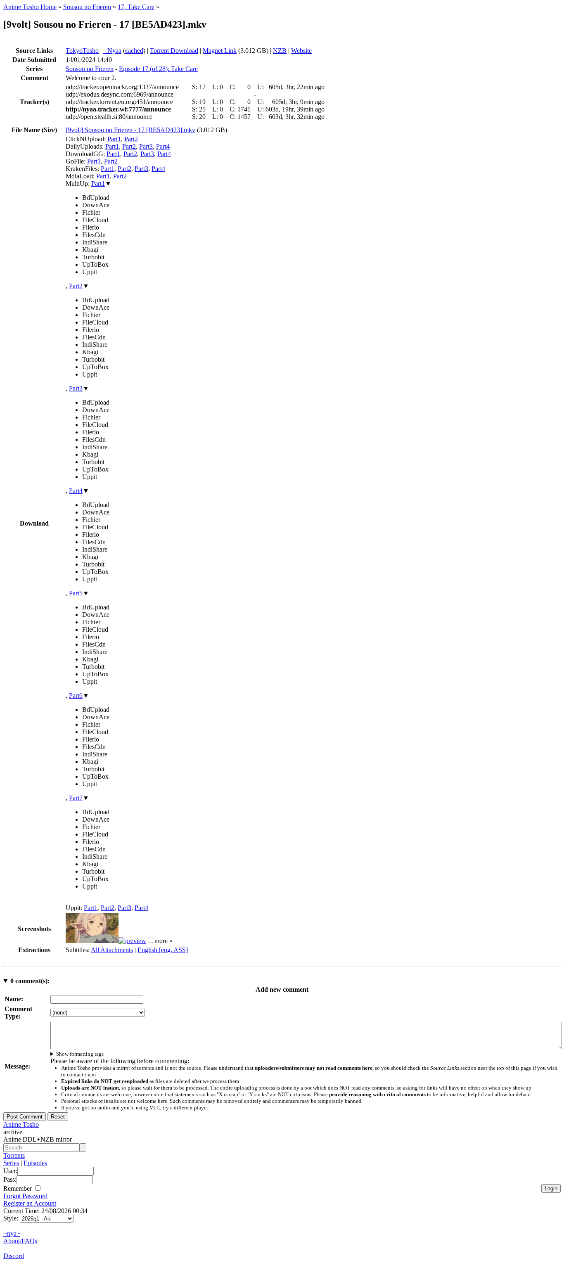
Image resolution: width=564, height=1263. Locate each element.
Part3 (146, 146)
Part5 (76, 593)
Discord (13, 1255)
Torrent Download (174, 50)
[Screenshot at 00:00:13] (92, 940)
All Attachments (112, 949)
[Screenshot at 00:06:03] (132, 940)
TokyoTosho (82, 50)
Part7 (76, 797)
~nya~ (11, 1233)
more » (163, 940)
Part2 (131, 138)
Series (11, 1162)
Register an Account (29, 1203)
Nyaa (112, 50)
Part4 (163, 146)
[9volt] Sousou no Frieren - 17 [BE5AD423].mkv (130, 129)
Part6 (76, 695)
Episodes (35, 1162)
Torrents (14, 1155)
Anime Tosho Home (30, 6)
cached (134, 50)
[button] (150, 940)
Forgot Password (25, 1195)
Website (301, 50)
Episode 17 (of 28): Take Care (158, 68)
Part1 (114, 138)
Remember (18, 1188)
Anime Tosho (21, 1124)
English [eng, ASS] (162, 949)
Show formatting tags (80, 1054)
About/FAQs (20, 1240)
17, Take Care (136, 6)
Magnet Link (220, 50)
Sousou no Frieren (87, 6)
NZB (280, 50)
